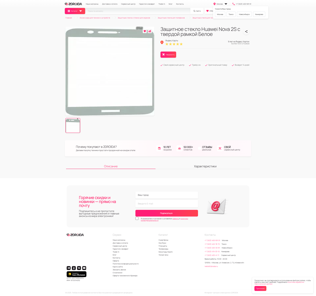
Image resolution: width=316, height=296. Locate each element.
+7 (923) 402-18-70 (212, 244)
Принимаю (260, 288)
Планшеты (163, 246)
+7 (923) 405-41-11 (212, 255)
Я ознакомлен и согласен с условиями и (164, 219)
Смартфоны (163, 240)
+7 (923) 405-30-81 (212, 248)
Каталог (74, 11)
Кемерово (259, 14)
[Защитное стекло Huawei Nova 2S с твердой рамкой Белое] (246, 31)
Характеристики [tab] (205, 166)
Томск (231, 14)
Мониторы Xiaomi (166, 252)
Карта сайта (118, 266)
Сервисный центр (128, 4)
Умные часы (163, 255)
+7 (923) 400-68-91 (243, 4)
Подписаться (166, 213)
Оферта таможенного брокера (125, 275)
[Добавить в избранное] (145, 31)
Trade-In (161, 4)
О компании (117, 272)
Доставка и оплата (109, 4)
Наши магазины (92, 4)
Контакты (180, 4)
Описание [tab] (111, 166)
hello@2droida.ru (211, 266)
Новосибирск (244, 14)
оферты (176, 218)
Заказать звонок (119, 269)
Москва (220, 4)
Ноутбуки (162, 243)
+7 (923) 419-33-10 (212, 251)
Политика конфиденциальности (126, 264)
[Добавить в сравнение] (150, 31)
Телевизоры (163, 249)
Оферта (116, 261)
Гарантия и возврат (147, 4)
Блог (170, 4)
